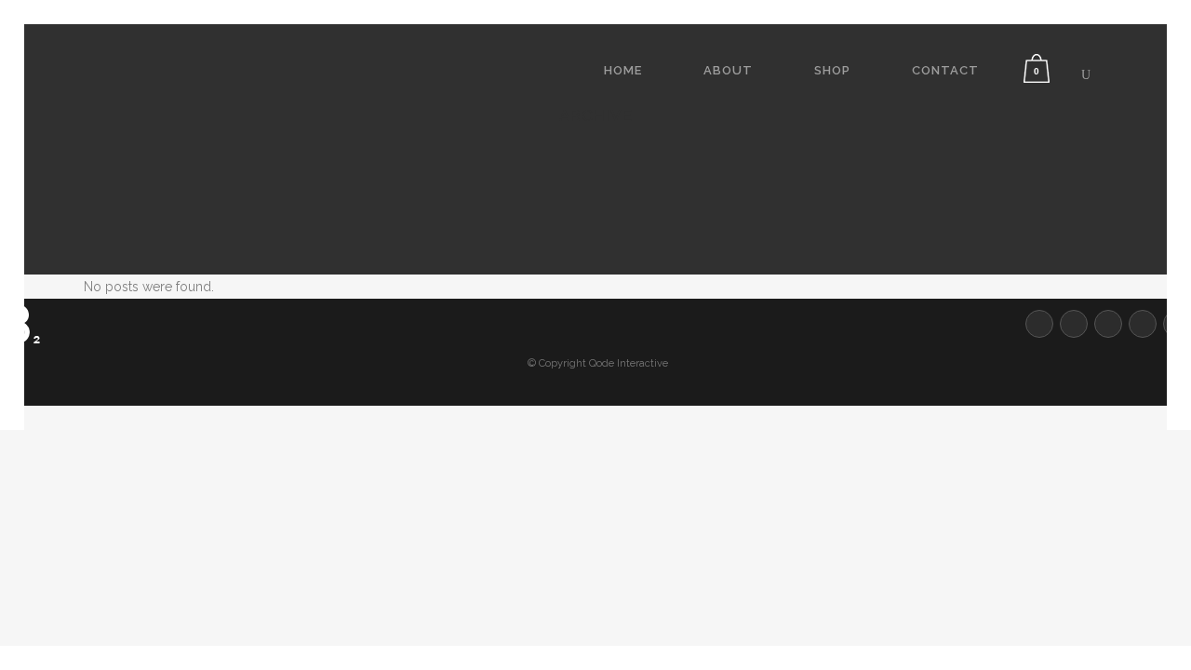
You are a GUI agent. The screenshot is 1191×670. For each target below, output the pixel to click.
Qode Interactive (628, 363)
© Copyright (557, 363)
